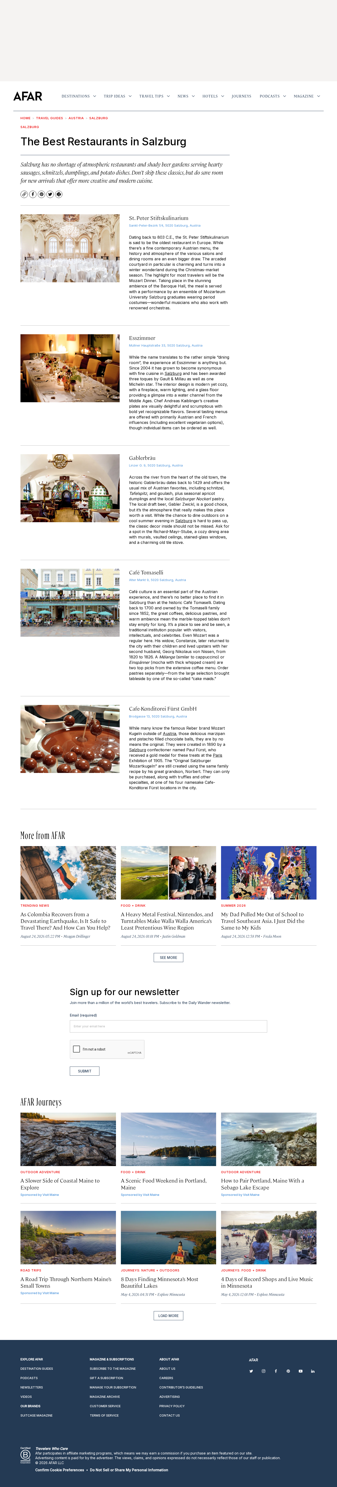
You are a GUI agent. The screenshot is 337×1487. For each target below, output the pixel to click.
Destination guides (36, 1368)
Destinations (76, 96)
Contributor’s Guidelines (181, 1387)
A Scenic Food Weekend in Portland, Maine (163, 1183)
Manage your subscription (113, 1387)
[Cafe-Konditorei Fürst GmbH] (70, 739)
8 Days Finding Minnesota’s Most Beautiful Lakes (159, 1282)
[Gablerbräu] (70, 488)
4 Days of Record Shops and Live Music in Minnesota (267, 1282)
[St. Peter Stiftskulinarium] (70, 248)
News (183, 96)
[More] (94, 96)
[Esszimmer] (70, 368)
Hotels (210, 96)
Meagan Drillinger (76, 936)
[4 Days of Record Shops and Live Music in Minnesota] (269, 1237)
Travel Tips (151, 96)
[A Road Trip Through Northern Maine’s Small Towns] (68, 1237)
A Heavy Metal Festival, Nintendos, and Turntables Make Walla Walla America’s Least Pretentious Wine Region (167, 920)
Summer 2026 (233, 905)
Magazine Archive (105, 1397)
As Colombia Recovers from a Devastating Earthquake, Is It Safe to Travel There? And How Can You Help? (65, 920)
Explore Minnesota (171, 1294)
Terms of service (104, 1415)
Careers (166, 1378)
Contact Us (169, 1415)
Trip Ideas (114, 96)
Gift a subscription (106, 1378)
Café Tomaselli (146, 572)
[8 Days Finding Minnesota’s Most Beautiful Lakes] (168, 1237)
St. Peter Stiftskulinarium (158, 217)
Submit (85, 1071)
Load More (168, 1316)
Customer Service (105, 1406)
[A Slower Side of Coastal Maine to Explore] (68, 1139)
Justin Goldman (173, 936)
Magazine (304, 96)
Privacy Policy (172, 1406)
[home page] (27, 96)
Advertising (169, 1397)
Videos (26, 1397)
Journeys (241, 96)
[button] (59, 1470)
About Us (167, 1368)
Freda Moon (272, 936)
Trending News (34, 905)
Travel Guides (49, 118)
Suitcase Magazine (36, 1415)
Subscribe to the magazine (113, 1368)
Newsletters (31, 1387)
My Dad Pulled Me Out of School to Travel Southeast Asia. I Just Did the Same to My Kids (262, 920)
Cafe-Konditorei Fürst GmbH (163, 708)
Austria (76, 118)
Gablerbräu (142, 457)
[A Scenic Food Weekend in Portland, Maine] (168, 1139)
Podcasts (270, 96)
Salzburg (98, 118)
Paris (217, 755)
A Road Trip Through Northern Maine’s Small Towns (65, 1282)
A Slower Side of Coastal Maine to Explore (60, 1183)
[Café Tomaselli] (70, 603)
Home (25, 118)
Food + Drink (133, 905)
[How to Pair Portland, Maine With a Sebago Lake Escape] (269, 1139)
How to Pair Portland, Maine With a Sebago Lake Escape (262, 1183)
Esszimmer (142, 337)
